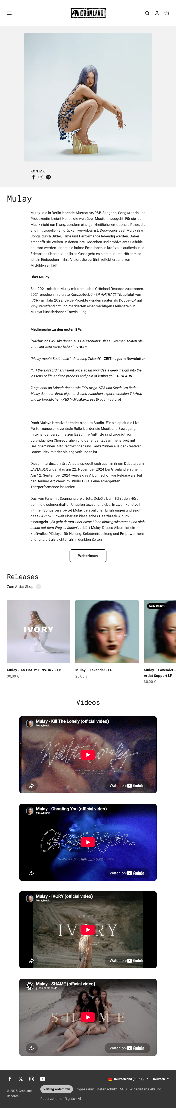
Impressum (85, 1089)
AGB (123, 1089)
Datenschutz (107, 1089)
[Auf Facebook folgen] (10, 1079)
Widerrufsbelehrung (145, 1089)
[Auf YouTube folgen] (43, 1079)
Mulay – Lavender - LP (93, 670)
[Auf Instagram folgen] (32, 1079)
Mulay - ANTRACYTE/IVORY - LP (34, 670)
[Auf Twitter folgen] (21, 1079)
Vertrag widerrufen (56, 1089)
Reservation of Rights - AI (60, 1098)
